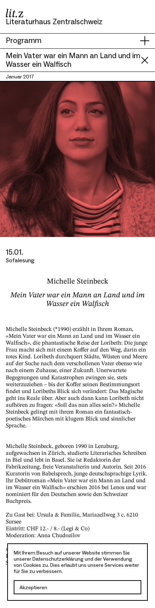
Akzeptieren (33, 587)
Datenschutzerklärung (58, 559)
